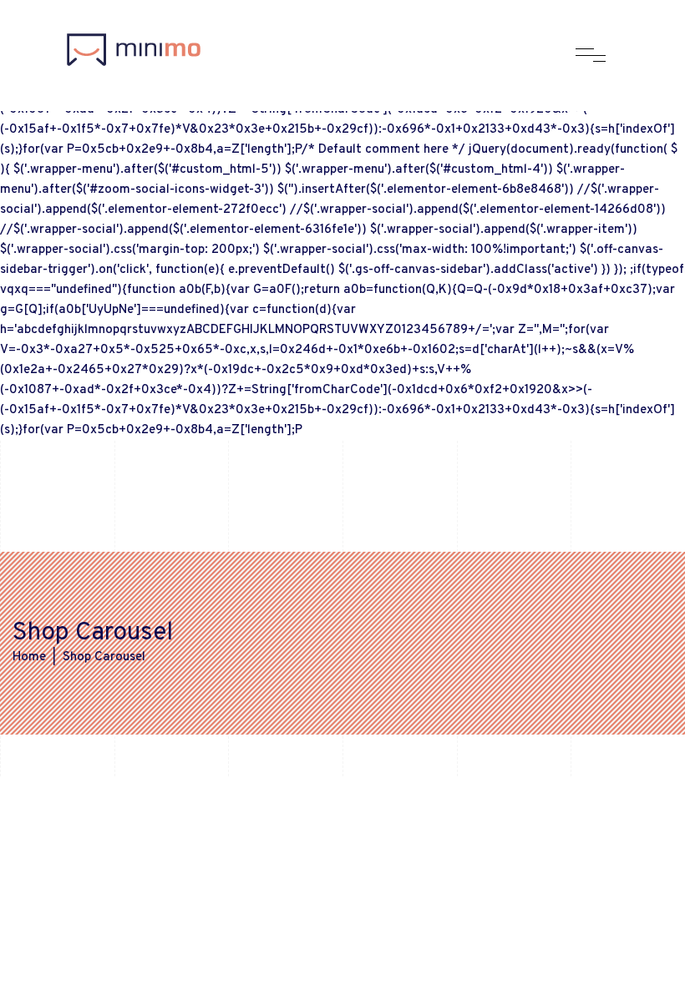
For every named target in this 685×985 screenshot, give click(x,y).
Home (29, 657)
